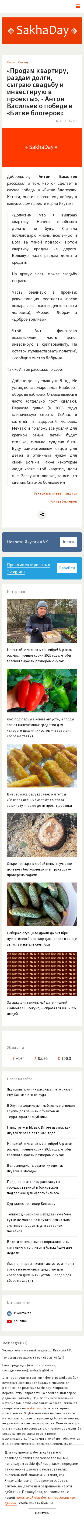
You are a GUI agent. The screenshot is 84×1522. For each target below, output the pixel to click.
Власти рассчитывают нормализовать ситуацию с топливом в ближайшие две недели (39, 1247)
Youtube (20, 1321)
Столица (23, 62)
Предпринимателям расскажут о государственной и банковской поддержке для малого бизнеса (33, 1187)
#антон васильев (48, 493)
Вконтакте (23, 1313)
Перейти (67, 568)
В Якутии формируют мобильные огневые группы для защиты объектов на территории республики (41, 1111)
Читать (68, 541)
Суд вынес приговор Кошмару (31, 1203)
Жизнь (11, 62)
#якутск (71, 493)
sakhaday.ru (35, 1408)
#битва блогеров (63, 501)
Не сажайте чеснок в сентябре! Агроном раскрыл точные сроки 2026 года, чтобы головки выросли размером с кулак (40, 1149)
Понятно (42, 1513)
